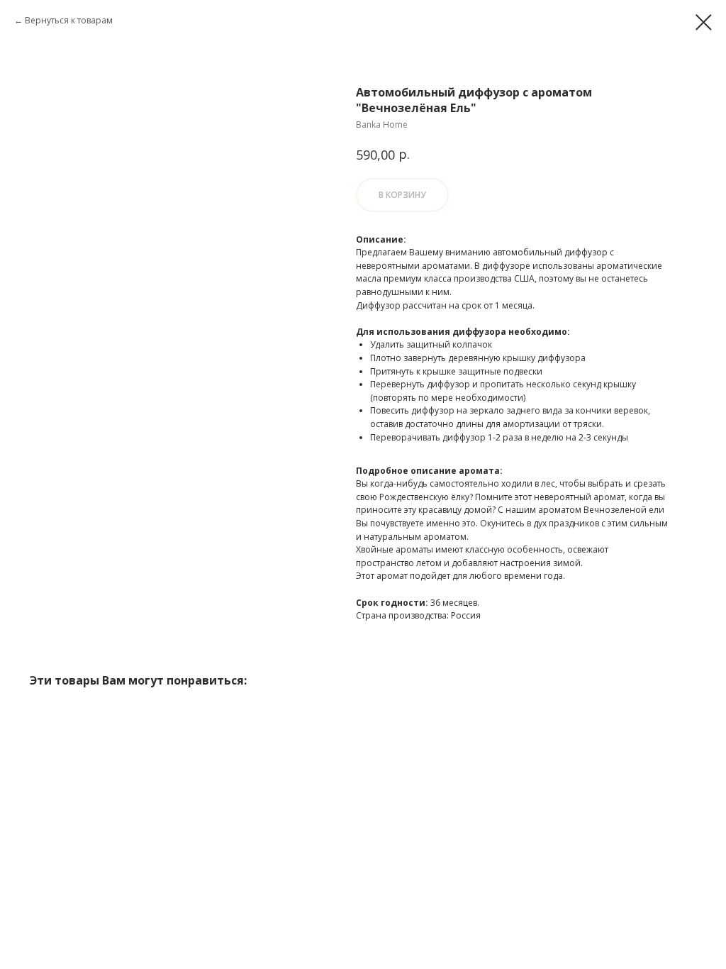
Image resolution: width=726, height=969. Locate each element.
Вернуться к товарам (69, 20)
